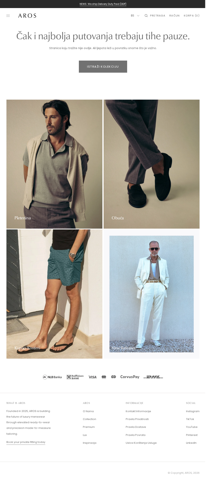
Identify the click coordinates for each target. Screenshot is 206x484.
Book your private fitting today (25, 442)
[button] (152, 15)
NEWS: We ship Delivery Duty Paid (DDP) (103, 4)
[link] (101, 378)
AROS (185, 473)
